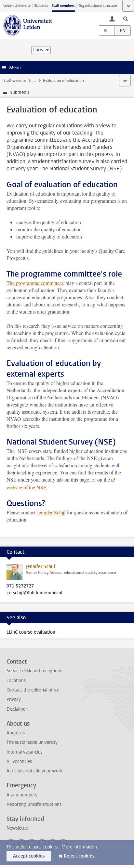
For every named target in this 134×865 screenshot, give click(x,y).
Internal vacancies (24, 752)
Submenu (19, 92)
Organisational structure (97, 5)
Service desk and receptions (34, 671)
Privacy (14, 699)
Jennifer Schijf (51, 512)
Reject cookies (79, 856)
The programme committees (35, 282)
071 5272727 (20, 586)
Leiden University (17, 5)
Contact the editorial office (33, 690)
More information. (79, 847)
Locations (16, 681)
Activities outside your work (34, 771)
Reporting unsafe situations (34, 804)
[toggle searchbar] (125, 18)
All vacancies (19, 761)
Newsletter (17, 828)
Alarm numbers (22, 795)
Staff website (14, 80)
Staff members (63, 5)
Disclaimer (17, 709)
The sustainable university (32, 742)
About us (16, 733)
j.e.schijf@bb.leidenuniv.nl (34, 593)
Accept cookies (29, 856)
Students (41, 5)
